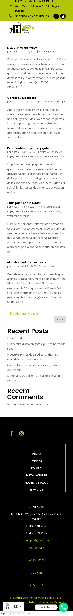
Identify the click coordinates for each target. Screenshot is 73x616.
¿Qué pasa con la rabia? (24, 203)
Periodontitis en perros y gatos (29, 148)
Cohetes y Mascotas (21, 98)
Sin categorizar (47, 51)
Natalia (16, 51)
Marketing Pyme (50, 602)
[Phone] (63, 607)
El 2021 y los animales (22, 48)
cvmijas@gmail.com (36, 540)
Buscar (60, 319)
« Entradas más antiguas (23, 313)
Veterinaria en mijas (55, 156)
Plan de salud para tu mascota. (29, 262)
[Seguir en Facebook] (56, 16)
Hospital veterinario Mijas (51, 101)
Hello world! (14, 338)
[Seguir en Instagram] (63, 16)
